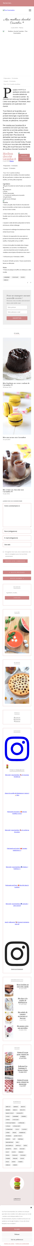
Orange (21, 1152)
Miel (17, 1142)
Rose (7, 1161)
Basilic (15, 1110)
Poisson (23, 1155)
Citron (8, 1126)
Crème (8, 1132)
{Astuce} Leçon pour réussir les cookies (23, 1054)
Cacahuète (20, 1113)
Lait (14, 1139)
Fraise (14, 1132)
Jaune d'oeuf (18, 1136)
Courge (24, 1129)
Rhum (22, 1158)
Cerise (8, 1119)
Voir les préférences (17, 1239)
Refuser (17, 1234)
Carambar (6, 277)
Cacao (8, 1116)
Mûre (25, 1145)
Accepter (17, 1229)
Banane (8, 1110)
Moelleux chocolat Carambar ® (9, 156)
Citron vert (16, 1126)
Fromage (8, 1136)
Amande (16, 1106)
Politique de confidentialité (22, 1243)
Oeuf (7, 1152)
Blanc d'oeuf (9, 1113)
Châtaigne (21, 1123)
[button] (31, 1207)
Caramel (23, 1116)
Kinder (8, 1139)
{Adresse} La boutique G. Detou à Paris (23, 1068)
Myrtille (18, 1145)
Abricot (8, 1106)
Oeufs (22, 277)
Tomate (20, 1161)
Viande (15, 1165)
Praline (15, 1158)
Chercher (17, 597)
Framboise (22, 1132)
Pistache (15, 1155)
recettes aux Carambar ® (15, 125)
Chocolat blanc (10, 1123)
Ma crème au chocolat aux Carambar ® (13, 491)
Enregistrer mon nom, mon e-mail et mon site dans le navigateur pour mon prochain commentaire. (18, 554)
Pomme (8, 1158)
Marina (21, 27)
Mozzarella (9, 1145)
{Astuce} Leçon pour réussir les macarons (23, 1082)
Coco (17, 1129)
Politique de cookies (9, 1243)
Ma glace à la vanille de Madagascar (22, 1000)
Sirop (13, 1161)
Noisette (8, 1148)
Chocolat (15, 277)
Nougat (22, 1148)
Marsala (20, 1139)
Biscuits (22, 1110)
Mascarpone (9, 1142)
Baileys (23, 1106)
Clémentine (9, 1129)
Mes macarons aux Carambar (14, 437)
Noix (15, 1148)
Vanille (6, 280)
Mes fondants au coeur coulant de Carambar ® (16, 384)
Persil (7, 1155)
